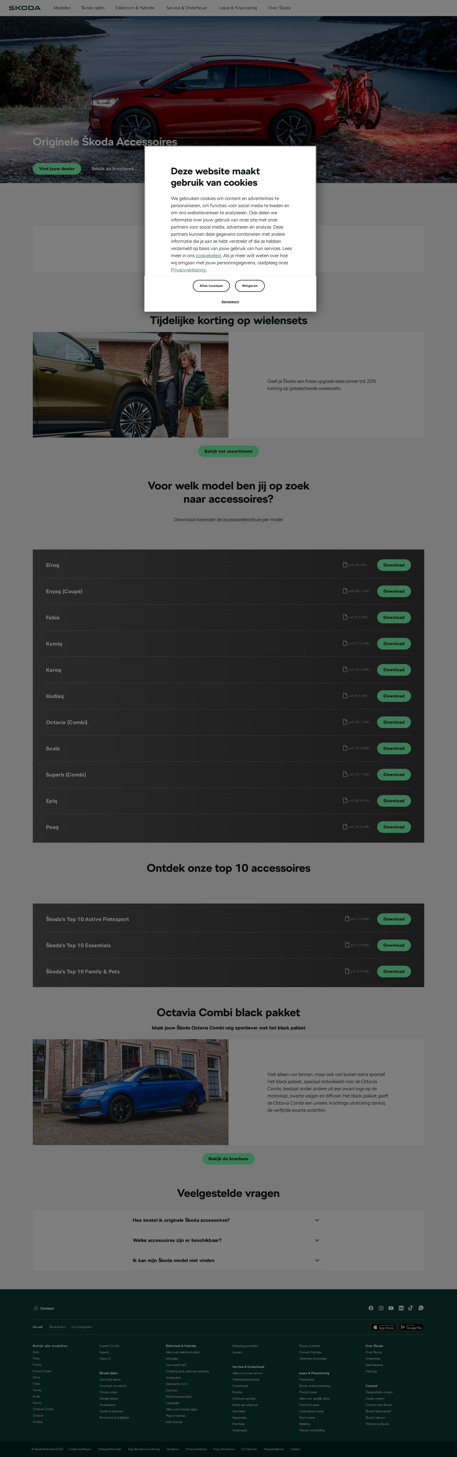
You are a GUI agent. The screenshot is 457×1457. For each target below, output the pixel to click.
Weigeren (250, 286)
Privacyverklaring (188, 270)
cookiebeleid (208, 255)
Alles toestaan (211, 286)
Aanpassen (230, 301)
